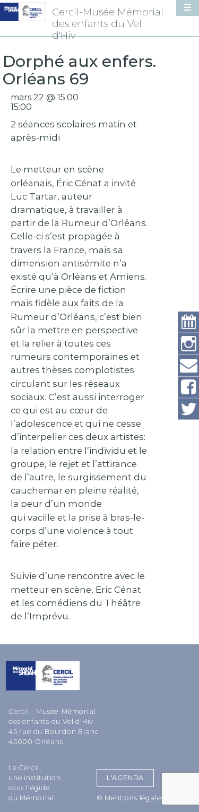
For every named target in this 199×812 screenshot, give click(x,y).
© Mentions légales (130, 798)
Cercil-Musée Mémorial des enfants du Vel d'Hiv (107, 23)
